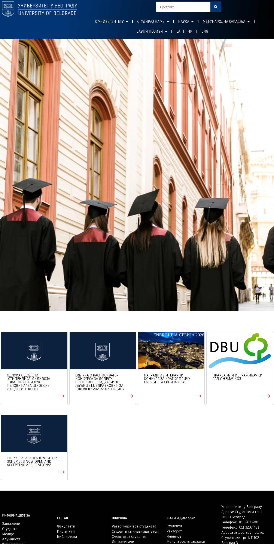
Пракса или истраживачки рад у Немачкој (237, 377)
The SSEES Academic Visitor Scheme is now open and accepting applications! (32, 461)
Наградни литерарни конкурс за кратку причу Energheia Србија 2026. (167, 379)
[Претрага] (215, 7)
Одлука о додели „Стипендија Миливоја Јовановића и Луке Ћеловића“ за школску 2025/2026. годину (28, 382)
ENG (204, 31)
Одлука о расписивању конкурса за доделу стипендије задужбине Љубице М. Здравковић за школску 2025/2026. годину (100, 382)
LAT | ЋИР (184, 31)
